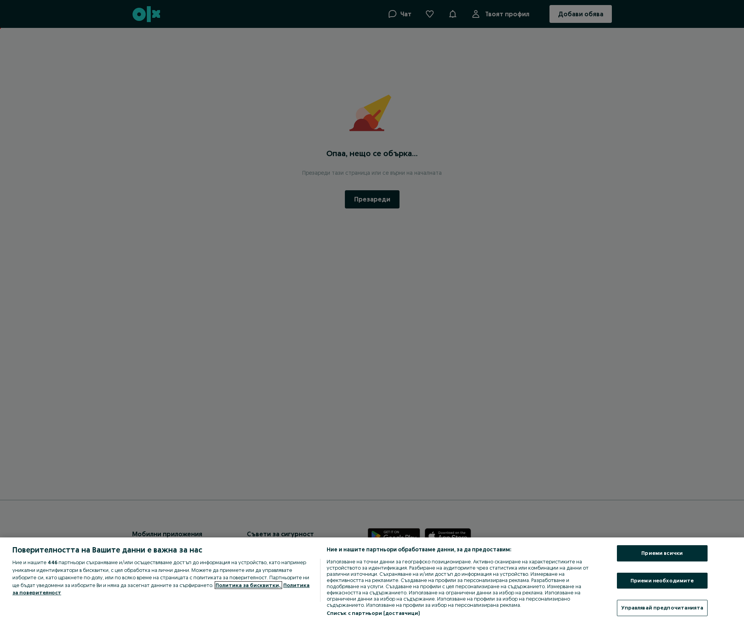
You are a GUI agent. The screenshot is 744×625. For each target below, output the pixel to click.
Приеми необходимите (662, 580)
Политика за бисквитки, (248, 585)
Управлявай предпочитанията (662, 607)
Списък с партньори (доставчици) (373, 613)
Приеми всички (662, 553)
